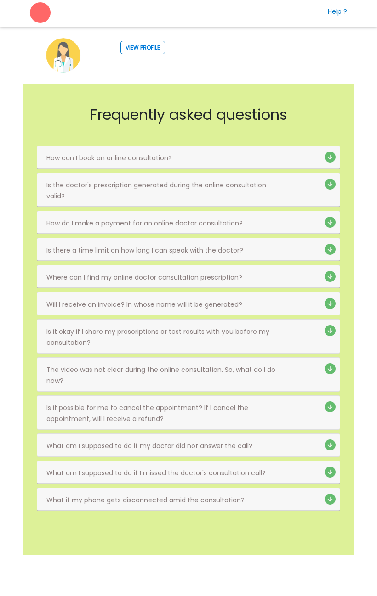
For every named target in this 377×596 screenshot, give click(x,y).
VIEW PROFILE (143, 47)
